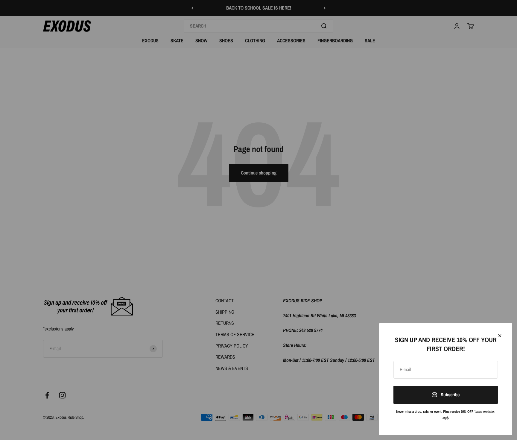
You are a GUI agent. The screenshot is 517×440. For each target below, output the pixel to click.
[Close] (500, 336)
